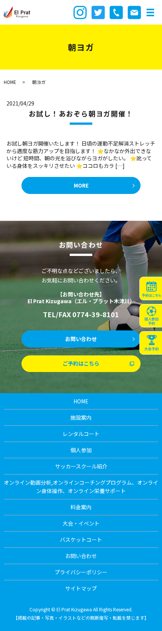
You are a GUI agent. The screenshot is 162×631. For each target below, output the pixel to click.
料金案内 (81, 507)
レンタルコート (81, 433)
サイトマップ (81, 588)
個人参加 (81, 450)
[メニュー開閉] (150, 12)
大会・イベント (81, 523)
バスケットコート (81, 539)
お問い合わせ (81, 339)
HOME (10, 82)
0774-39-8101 (95, 314)
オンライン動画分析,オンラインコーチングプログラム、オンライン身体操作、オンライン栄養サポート (81, 487)
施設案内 (81, 417)
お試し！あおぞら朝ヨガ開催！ (81, 113)
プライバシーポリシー (81, 572)
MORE (81, 185)
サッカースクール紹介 (81, 466)
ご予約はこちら (81, 363)
